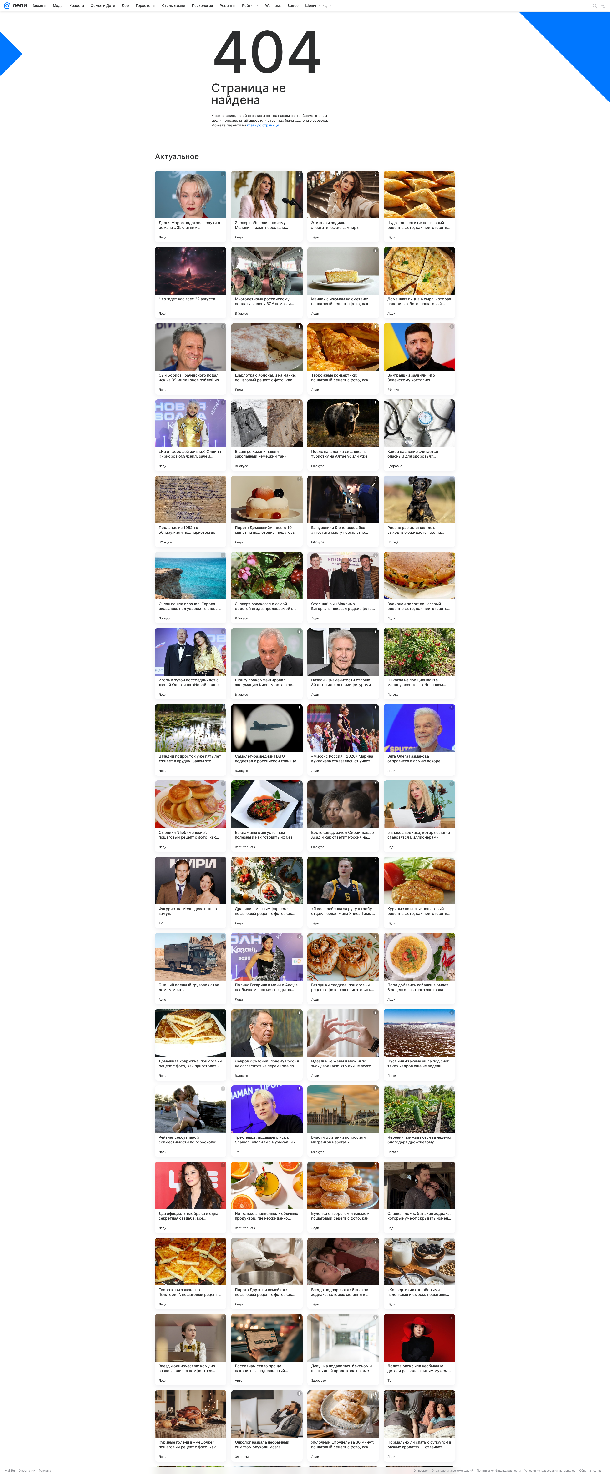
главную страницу (263, 125)
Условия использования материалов (549, 1470)
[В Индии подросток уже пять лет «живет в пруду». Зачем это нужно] (190, 740)
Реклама (45, 1470)
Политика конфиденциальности (499, 1470)
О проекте (421, 1470)
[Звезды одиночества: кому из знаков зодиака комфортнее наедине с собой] (190, 1349)
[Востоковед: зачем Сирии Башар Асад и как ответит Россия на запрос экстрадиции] (343, 816)
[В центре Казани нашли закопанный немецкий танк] (267, 435)
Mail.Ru (10, 1470)
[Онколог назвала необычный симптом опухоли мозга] (267, 1426)
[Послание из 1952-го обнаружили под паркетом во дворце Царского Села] (190, 511)
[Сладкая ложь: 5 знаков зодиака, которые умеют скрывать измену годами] (419, 1197)
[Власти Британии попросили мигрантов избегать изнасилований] (343, 1121)
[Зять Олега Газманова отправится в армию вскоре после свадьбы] (419, 740)
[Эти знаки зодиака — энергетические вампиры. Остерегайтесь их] (343, 206)
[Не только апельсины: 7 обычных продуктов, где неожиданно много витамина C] (267, 1197)
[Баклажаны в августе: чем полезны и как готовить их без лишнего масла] (267, 816)
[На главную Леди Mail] (18, 5)
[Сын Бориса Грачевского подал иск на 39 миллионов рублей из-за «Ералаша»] (190, 359)
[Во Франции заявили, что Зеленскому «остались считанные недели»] (419, 359)
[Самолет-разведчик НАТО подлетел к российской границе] (267, 740)
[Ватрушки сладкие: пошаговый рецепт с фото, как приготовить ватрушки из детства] (343, 968)
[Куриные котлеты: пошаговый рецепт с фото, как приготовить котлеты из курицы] (419, 892)
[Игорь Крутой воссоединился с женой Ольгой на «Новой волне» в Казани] (190, 663)
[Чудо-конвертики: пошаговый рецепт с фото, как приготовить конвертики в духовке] (419, 206)
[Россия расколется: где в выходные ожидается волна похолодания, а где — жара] (419, 511)
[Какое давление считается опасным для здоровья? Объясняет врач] (419, 435)
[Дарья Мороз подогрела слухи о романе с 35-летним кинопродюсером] (190, 206)
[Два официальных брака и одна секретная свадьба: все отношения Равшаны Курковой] (190, 1197)
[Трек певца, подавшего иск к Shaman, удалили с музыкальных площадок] (267, 1121)
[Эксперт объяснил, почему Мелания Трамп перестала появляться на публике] (267, 206)
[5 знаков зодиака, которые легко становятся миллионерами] (419, 816)
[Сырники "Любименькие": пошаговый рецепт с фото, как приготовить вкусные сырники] (190, 816)
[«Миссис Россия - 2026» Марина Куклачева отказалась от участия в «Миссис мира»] (343, 740)
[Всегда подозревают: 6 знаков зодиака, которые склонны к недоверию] (343, 1273)
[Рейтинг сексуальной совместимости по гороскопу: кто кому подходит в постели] (190, 1121)
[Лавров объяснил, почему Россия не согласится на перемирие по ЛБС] (267, 1045)
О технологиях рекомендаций (452, 1470)
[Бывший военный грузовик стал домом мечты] (190, 968)
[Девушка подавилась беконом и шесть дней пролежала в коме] (343, 1349)
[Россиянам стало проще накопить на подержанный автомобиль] (267, 1349)
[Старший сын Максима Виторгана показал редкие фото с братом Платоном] (343, 587)
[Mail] (7, 5)
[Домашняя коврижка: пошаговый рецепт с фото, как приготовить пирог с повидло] (190, 1045)
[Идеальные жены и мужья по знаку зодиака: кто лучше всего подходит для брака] (343, 1045)
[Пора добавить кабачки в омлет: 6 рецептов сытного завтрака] (419, 968)
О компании (27, 1470)
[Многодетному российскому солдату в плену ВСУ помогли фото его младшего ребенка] (267, 282)
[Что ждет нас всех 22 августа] (190, 282)
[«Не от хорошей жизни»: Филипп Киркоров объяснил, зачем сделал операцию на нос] (190, 435)
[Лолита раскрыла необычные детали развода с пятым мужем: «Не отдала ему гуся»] (419, 1349)
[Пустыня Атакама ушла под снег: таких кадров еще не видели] (419, 1045)
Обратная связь (590, 1470)
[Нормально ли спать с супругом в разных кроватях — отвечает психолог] (419, 1426)
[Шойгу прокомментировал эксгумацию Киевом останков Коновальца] (267, 663)
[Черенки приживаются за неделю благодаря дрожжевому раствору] (419, 1121)
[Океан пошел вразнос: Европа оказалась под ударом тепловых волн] (190, 587)
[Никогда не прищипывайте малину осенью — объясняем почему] (419, 663)
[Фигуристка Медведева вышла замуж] (190, 892)
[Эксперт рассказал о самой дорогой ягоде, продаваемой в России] (267, 587)
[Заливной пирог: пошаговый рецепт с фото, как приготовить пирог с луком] (419, 587)
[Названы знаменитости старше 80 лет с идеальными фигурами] (343, 663)
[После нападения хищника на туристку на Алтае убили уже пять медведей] (343, 435)
